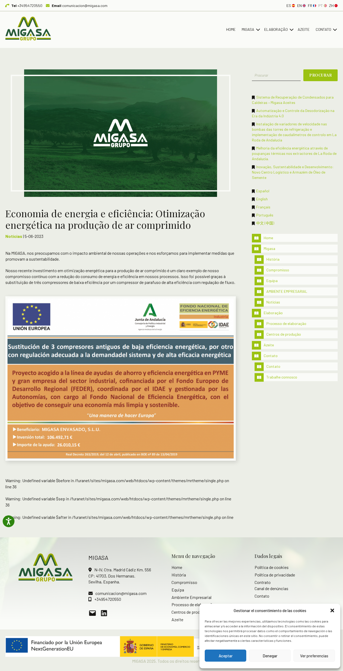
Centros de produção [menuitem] (283, 334)
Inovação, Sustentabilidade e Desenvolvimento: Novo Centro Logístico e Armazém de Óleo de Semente (293, 172)
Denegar (270, 655)
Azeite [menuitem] (304, 29)
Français (263, 207)
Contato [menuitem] (323, 29)
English (262, 199)
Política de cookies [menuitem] (272, 567)
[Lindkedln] (104, 613)
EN (299, 5)
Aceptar (226, 655)
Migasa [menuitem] (248, 29)
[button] (332, 610)
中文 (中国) (265, 223)
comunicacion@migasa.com (79, 5)
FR (310, 5)
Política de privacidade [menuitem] (275, 574)
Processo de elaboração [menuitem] (286, 323)
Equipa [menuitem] (272, 280)
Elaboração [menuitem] (276, 29)
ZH (331, 5)
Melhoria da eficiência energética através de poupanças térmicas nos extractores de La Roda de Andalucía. (294, 153)
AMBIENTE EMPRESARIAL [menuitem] (286, 291)
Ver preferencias (314, 655)
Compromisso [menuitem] (277, 270)
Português (264, 215)
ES (288, 5)
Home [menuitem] (231, 29)
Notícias (13, 236)
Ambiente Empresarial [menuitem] (191, 597)
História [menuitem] (272, 259)
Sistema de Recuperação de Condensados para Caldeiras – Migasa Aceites (293, 100)
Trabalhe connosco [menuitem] (281, 377)
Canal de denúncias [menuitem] (271, 588)
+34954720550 (26, 5)
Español (262, 191)
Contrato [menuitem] (263, 582)
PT (320, 5)
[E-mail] (92, 613)
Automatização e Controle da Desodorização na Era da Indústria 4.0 (293, 113)
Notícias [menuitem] (273, 302)
